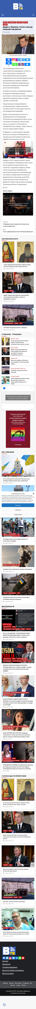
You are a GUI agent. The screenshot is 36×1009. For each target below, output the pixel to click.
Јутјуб (18, 985)
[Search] (33, 15)
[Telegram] (27, 59)
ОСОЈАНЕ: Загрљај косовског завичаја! (15, 328)
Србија (5, 24)
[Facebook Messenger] (27, 64)
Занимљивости (11, 22)
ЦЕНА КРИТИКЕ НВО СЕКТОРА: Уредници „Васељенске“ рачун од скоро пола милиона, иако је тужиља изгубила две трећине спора (16, 735)
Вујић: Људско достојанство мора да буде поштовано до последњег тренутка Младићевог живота (16, 297)
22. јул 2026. (6, 771)
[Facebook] (9, 59)
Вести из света (7, 973)
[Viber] (21, 64)
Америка (13, 358)
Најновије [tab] (7, 334)
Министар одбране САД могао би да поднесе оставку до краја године (20, 362)
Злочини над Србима (22, 658)
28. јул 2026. (6, 739)
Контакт (5, 961)
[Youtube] (23, 958)
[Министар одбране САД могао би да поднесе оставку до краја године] (6, 361)
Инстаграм (18, 983)
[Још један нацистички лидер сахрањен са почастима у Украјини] (18, 526)
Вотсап (13, 985)
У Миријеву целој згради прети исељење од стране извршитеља (16, 224)
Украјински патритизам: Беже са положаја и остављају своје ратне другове (16, 598)
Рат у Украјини (12, 474)
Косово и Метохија (8, 323)
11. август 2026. (7, 639)
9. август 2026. (7, 673)
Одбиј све (18, 510)
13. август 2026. (7, 601)
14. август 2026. (7, 571)
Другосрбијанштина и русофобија (11, 629)
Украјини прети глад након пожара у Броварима (17, 569)
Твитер (11, 983)
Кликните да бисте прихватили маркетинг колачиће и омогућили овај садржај (18, 149)
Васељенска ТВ (7, 626)
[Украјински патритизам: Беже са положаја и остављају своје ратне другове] (18, 584)
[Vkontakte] (16, 958)
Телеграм (26, 983)
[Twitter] (21, 59)
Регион (25, 22)
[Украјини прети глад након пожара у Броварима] (18, 556)
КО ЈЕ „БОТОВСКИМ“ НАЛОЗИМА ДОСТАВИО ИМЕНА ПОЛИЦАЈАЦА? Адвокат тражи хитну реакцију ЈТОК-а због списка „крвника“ (16, 635)
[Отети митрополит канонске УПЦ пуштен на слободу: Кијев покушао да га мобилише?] (18, 466)
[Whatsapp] (15, 64)
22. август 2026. (8, 269)
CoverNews (13, 993)
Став (21, 323)
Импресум (6, 964)
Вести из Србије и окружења (13, 970)
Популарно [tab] (17, 334)
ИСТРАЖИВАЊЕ (7, 661)
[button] (33, 493)
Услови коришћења (9, 967)
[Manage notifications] (4, 1004)
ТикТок (23, 985)
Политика (19, 22)
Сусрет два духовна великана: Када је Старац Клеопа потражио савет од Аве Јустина (17, 265)
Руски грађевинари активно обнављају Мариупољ (18, 231)
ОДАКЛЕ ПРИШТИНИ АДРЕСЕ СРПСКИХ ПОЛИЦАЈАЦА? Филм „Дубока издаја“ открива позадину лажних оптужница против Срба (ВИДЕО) (17, 668)
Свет (16, 358)
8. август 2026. (7, 707)
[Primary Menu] (3, 15)
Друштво (6, 260)
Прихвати (18, 505)
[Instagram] (15, 59)
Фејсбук (5, 983)
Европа (6, 291)
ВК (31, 983)
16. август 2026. (7, 483)
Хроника (28, 629)
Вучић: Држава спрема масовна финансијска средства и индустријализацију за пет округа (20, 381)
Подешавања (18, 514)
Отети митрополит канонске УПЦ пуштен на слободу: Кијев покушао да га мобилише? (16, 480)
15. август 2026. (7, 543)
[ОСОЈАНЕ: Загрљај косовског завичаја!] (6, 370)
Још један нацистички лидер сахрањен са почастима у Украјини (15, 540)
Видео (5, 22)
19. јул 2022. (7, 32)
